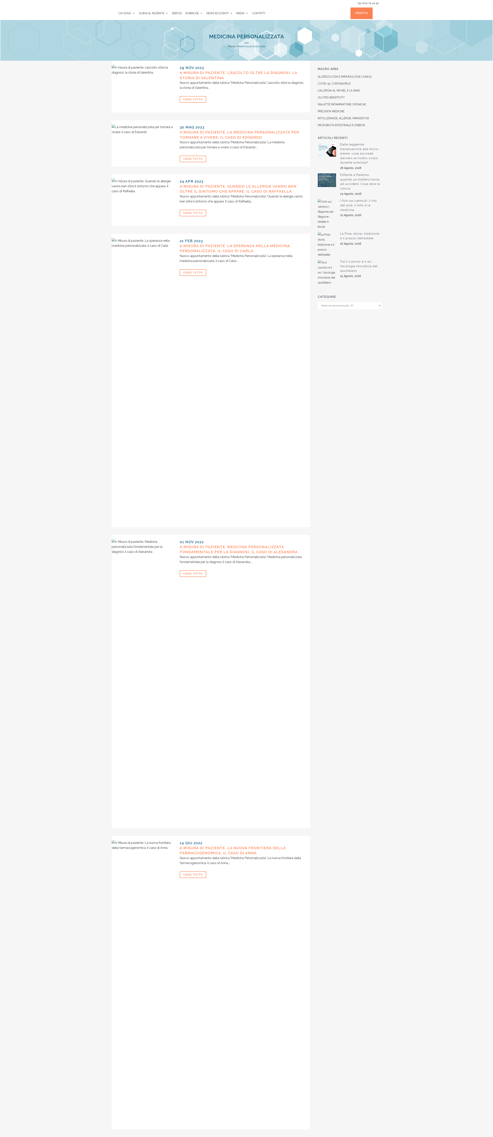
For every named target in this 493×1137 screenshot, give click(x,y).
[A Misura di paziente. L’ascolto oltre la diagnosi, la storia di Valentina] (143, 88)
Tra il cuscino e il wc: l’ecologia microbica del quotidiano (359, 266)
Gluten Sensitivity (331, 97)
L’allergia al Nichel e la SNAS (339, 90)
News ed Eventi (217, 13)
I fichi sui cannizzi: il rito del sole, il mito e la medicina (358, 205)
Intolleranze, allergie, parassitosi (343, 118)
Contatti (258, 13)
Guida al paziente (151, 13)
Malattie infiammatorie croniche (342, 104)
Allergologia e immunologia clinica (344, 76)
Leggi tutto (193, 99)
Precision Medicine (331, 111)
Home (231, 46)
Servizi (177, 13)
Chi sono (124, 13)
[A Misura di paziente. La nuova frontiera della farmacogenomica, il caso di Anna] (143, 984)
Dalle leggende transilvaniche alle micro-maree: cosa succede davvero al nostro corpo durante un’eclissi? (359, 153)
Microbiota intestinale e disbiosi (341, 125)
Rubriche (192, 13)
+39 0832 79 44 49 (368, 3)
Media (240, 13)
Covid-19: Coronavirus (334, 83)
